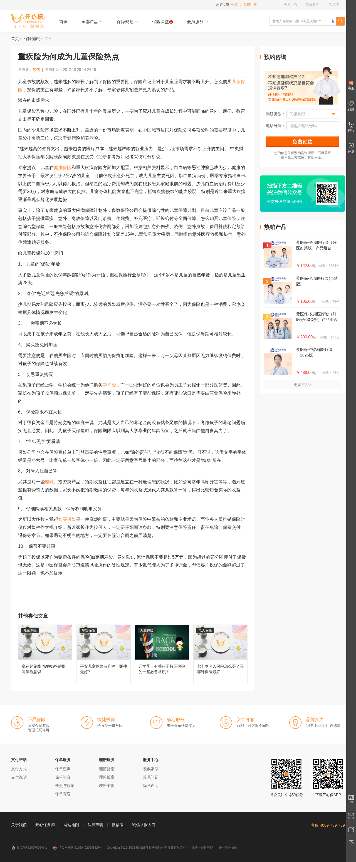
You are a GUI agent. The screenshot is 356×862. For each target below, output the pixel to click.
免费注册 (250, 5)
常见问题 (151, 777)
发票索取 (151, 769)
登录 (234, 5)
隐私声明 (151, 785)
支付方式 (19, 769)
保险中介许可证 (202, 847)
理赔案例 (107, 785)
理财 (49, 481)
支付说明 (19, 777)
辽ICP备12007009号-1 (32, 847)
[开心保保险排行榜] (332, 21)
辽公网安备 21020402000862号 (79, 847)
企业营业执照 (228, 847)
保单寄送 (63, 794)
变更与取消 (65, 785)
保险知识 (32, 38)
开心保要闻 (45, 825)
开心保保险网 (28, 21)
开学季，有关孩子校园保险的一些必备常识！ (162, 654)
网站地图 (71, 825)
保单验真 (63, 777)
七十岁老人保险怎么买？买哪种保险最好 (220, 654)
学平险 (109, 385)
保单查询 (63, 769)
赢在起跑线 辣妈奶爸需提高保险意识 (45, 654)
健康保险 (62, 167)
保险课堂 (160, 21)
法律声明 (95, 825)
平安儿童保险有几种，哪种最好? (103, 654)
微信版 (117, 825)
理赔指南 (107, 769)
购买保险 (67, 519)
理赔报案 (107, 777)
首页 (63, 21)
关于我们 (19, 825)
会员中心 (290, 5)
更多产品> (303, 384)
